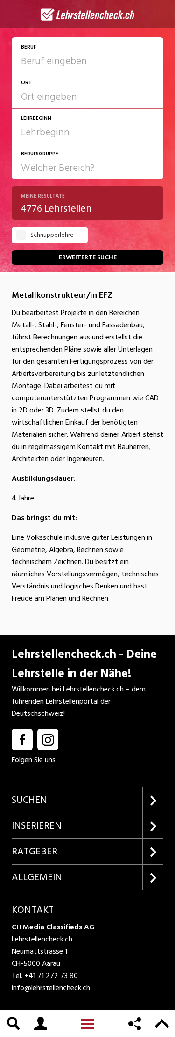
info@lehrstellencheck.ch (51, 988)
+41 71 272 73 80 (51, 976)
